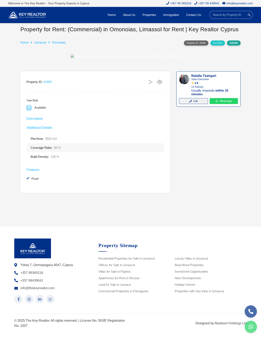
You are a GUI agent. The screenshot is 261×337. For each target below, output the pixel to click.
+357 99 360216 (180, 3)
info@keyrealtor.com (239, 3)
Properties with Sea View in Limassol (199, 291)
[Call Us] (251, 311)
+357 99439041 (31, 280)
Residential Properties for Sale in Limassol (126, 258)
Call (195, 101)
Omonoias (59, 42)
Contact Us (193, 15)
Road (35, 178)
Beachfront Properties (189, 265)
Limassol (40, 42)
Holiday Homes (185, 284)
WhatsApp (226, 101)
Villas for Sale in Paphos (114, 271)
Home (112, 15)
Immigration (171, 15)
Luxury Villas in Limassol (191, 258)
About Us (129, 15)
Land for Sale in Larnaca (114, 284)
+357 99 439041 (208, 3)
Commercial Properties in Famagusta (123, 291)
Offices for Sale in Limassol (116, 265)
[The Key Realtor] (28, 14)
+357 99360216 (31, 272)
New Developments (188, 278)
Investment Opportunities (191, 271)
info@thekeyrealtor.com (37, 288)
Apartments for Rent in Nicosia (118, 278)
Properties (149, 15)
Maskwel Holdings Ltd (231, 323)
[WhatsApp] (251, 327)
